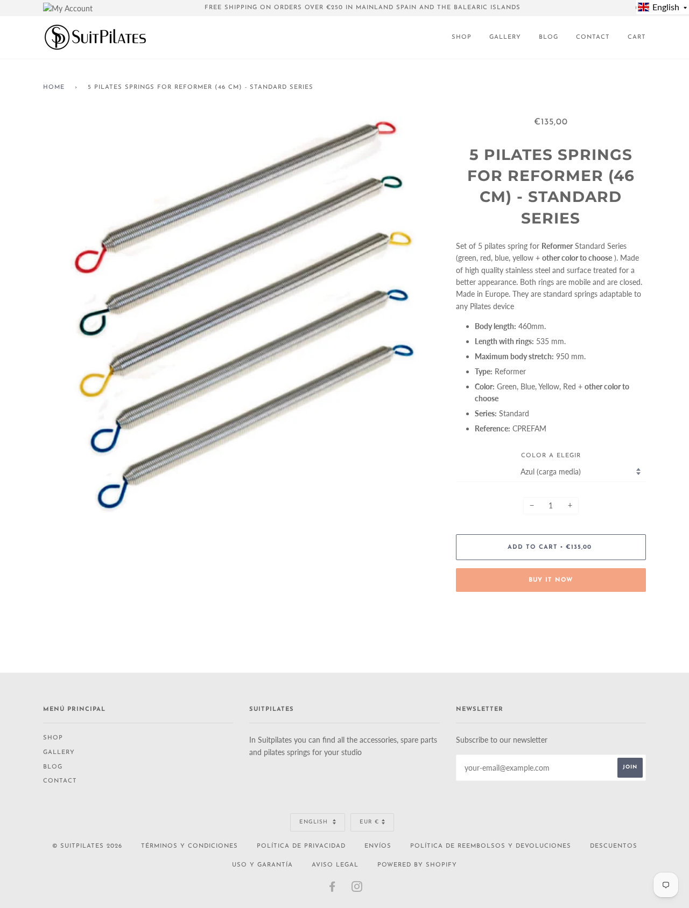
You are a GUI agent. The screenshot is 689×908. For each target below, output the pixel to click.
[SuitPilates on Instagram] (357, 889)
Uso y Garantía (262, 865)
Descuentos (613, 846)
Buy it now (551, 580)
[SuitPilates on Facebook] (332, 889)
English (314, 822)
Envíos (377, 846)
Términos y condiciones (189, 846)
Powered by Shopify (417, 865)
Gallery (505, 37)
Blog (548, 37)
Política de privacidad (301, 846)
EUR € (369, 822)
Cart (637, 37)
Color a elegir (551, 456)
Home (54, 87)
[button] (662, 7)
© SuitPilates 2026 (87, 846)
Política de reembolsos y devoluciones (490, 846)
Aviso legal (335, 865)
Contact (593, 37)
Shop (462, 37)
